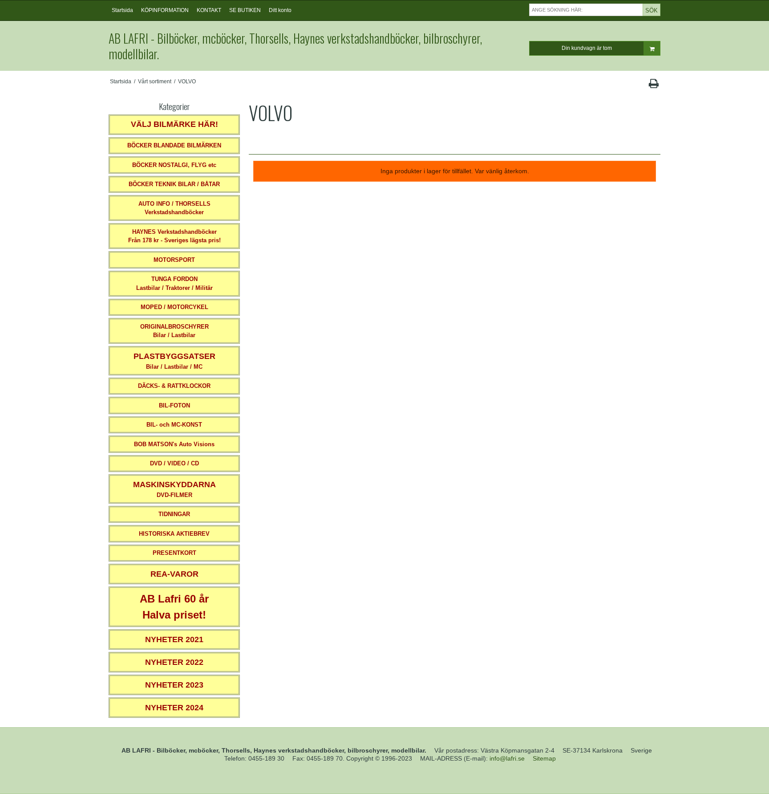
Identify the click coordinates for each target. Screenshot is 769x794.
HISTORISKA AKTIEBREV (174, 533)
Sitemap (544, 758)
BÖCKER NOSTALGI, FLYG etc (174, 165)
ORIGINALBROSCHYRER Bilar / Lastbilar (174, 331)
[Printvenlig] (653, 85)
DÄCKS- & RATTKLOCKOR (174, 386)
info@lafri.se (507, 758)
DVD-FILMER (174, 489)
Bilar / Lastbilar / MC (174, 361)
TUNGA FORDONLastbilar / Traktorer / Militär (174, 283)
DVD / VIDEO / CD (174, 463)
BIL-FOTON (174, 405)
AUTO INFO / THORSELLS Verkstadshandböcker (174, 208)
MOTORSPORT (174, 260)
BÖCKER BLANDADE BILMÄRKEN (174, 145)
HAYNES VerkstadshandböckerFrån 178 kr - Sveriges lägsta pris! (174, 236)
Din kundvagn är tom (587, 48)
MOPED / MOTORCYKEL (174, 307)
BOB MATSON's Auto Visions (174, 444)
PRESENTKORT (174, 553)
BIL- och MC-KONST (174, 424)
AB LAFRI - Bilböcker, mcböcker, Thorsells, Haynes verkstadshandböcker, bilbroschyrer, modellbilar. (295, 45)
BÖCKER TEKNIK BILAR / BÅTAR (174, 184)
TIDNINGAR (174, 514)
